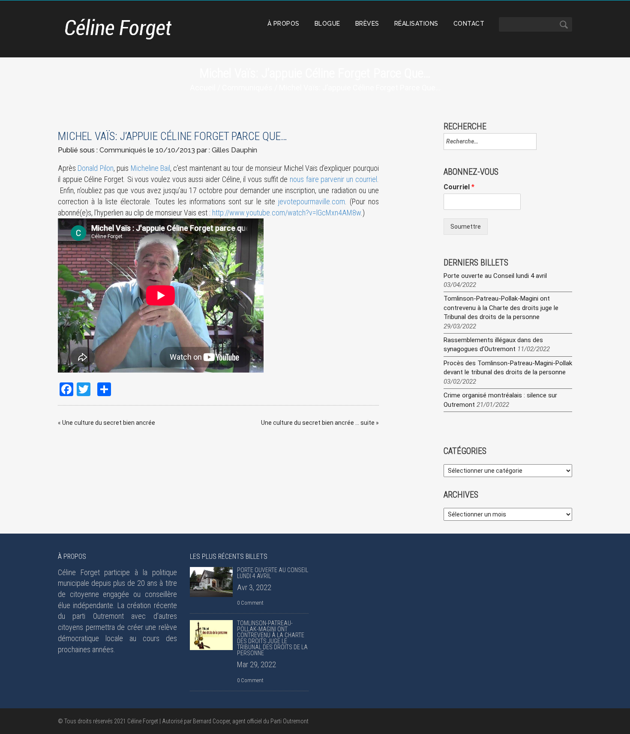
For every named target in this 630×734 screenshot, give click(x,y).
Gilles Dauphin (234, 150)
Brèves (367, 23)
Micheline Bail (150, 168)
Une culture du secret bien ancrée (108, 422)
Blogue (327, 23)
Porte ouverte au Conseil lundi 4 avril (495, 276)
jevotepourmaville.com (311, 201)
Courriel (459, 187)
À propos (283, 23)
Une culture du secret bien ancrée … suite (318, 422)
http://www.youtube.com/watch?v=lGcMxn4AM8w (286, 212)
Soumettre (465, 226)
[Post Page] (211, 582)
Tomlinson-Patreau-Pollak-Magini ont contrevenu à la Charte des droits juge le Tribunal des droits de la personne (501, 308)
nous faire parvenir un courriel (333, 179)
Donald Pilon (95, 168)
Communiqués (247, 87)
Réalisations (416, 23)
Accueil (203, 87)
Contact (469, 23)
